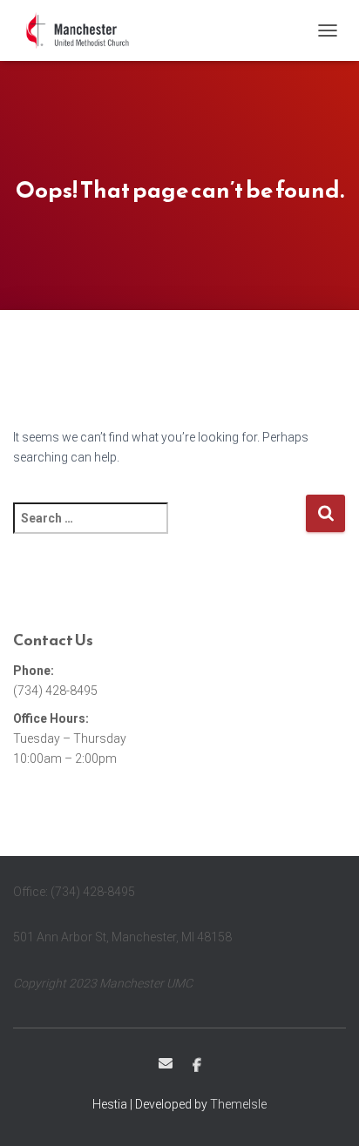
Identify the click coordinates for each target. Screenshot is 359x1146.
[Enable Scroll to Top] (324, 1111)
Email (165, 1063)
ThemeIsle (238, 1104)
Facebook (197, 1066)
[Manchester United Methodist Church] (85, 30)
